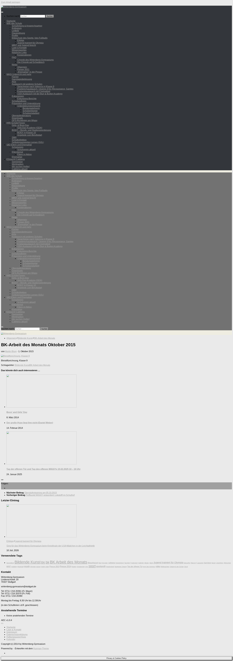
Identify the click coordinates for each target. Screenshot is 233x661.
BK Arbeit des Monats (40, 365)
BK (43, 562)
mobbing (14, 566)
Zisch (186, 566)
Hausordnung (18, 33)
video (158, 566)
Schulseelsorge (30, 111)
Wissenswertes (19, 50)
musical (20, 567)
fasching (127, 563)
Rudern (74, 566)
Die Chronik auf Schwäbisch (30, 62)
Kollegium (17, 28)
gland (151, 563)
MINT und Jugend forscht (24, 45)
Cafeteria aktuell (20, 169)
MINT (8, 567)
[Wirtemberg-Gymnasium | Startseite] (13, 7)
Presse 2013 (54, 567)
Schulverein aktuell (26, 149)
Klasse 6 (193, 563)
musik (27, 566)
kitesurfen (187, 563)
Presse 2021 (23, 69)
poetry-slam (45, 566)
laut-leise (207, 563)
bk (47, 562)
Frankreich (134, 563)
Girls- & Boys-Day (20, 125)
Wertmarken (17, 164)
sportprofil (101, 566)
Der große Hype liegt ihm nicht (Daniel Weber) (29, 423)
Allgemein (22, 67)
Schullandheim (19, 101)
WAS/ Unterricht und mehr (18, 74)
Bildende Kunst (25, 338)
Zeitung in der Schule (177, 566)
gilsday (146, 563)
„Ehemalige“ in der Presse (29, 72)
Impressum (11, 632)
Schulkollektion (19, 140)
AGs (14, 81)
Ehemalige (17, 157)
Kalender (10, 639)
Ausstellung (10, 563)
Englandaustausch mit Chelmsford (33, 91)
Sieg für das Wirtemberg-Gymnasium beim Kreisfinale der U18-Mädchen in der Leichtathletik (50, 546)
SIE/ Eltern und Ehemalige (19, 145)
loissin (214, 563)
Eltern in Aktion (24, 154)
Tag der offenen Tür (135, 567)
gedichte (141, 563)
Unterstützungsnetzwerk (28, 106)
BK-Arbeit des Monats (44, 338)
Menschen (227, 563)
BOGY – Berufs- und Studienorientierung (31, 130)
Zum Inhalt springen (10, 2)
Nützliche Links (19, 52)
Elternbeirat (17, 152)
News (14, 64)
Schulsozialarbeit (31, 113)
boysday (105, 563)
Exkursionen (18, 96)
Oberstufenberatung (21, 115)
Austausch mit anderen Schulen (27, 84)
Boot (100, 563)
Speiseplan (17, 162)
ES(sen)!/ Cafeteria (15, 159)
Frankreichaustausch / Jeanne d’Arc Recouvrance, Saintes (45, 89)
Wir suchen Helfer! (21, 166)
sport (92, 566)
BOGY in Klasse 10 (26, 132)
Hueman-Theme (41, 648)
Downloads (17, 118)
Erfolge (20, 40)
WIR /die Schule (14, 23)
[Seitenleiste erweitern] (2, 479)
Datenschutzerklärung (17, 634)
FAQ (14, 57)
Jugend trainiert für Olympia (30, 43)
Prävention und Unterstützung (26, 103)
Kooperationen (24, 55)
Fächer (15, 77)
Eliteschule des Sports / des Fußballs (29, 38)
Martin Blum (11, 351)
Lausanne (200, 563)
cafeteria (111, 563)
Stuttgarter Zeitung (121, 566)
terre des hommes (149, 566)
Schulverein (17, 147)
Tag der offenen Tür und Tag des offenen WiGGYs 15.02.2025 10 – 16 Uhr (43, 469)
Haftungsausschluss (16, 637)
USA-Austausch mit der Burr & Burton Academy (40, 94)
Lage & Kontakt (19, 48)
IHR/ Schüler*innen (15, 123)
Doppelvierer (120, 563)
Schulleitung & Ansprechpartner (27, 26)
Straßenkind (110, 566)
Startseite (11, 21)
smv (86, 566)
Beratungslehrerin (31, 108)
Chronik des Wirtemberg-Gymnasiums (35, 60)
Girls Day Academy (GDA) (29, 128)
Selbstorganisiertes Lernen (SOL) (28, 142)
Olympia (33, 566)
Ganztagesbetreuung (22, 79)
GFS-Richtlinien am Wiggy (24, 120)
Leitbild (15, 31)
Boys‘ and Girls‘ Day (16, 412)
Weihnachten (165, 566)
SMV (14, 137)
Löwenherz (219, 563)
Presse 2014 (65, 566)
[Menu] (2, 12)
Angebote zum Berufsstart (29, 135)
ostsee (38, 566)
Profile (15, 35)
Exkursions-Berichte (27, 98)
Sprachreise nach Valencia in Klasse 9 (35, 86)
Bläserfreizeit (93, 563)
